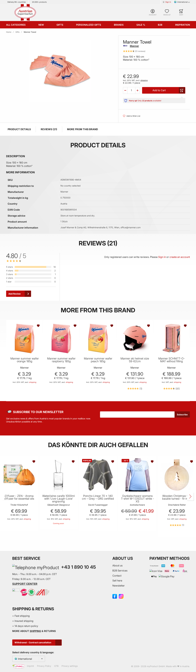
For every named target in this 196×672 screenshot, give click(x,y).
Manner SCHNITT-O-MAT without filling (171, 360)
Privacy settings (70, 666)
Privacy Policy (44, 666)
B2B (160, 24)
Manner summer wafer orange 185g (24, 360)
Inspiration (182, 24)
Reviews (48, 129)
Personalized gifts (88, 24)
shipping (144, 80)
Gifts (60, 24)
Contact (116, 575)
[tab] (84, 277)
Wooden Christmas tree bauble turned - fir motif (177, 497)
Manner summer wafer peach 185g (98, 360)
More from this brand (82, 129)
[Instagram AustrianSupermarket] (121, 596)
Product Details (19, 129)
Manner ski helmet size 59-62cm (135, 360)
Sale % (140, 24)
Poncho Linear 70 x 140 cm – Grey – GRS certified (98, 497)
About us (117, 565)
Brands (119, 24)
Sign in (162, 256)
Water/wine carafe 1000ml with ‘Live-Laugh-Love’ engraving (58, 499)
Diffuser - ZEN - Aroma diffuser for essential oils (19, 497)
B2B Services (119, 570)
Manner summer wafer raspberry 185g (61, 360)
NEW (41, 24)
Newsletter (118, 585)
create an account (180, 256)
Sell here (117, 580)
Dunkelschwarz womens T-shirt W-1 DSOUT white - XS (137, 499)
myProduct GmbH (156, 666)
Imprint (30, 666)
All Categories (16, 24)
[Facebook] (114, 596)
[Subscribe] (182, 414)
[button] (125, 90)
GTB (56, 666)
